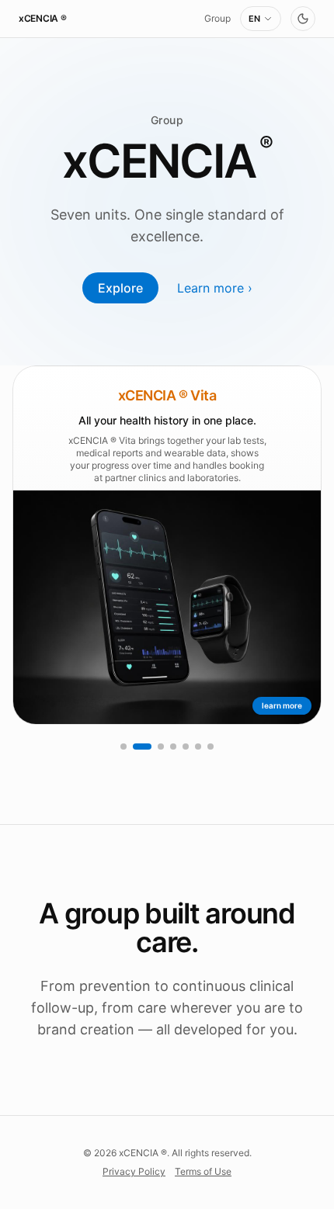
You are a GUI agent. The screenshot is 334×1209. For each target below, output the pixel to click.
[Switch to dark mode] (303, 18)
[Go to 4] (173, 746)
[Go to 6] (198, 746)
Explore (120, 288)
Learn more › (214, 288)
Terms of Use (203, 1171)
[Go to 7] (210, 746)
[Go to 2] (142, 746)
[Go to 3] (161, 746)
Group (217, 18)
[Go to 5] (186, 746)
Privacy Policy (134, 1171)
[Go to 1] (123, 746)
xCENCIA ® (42, 18)
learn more (282, 705)
